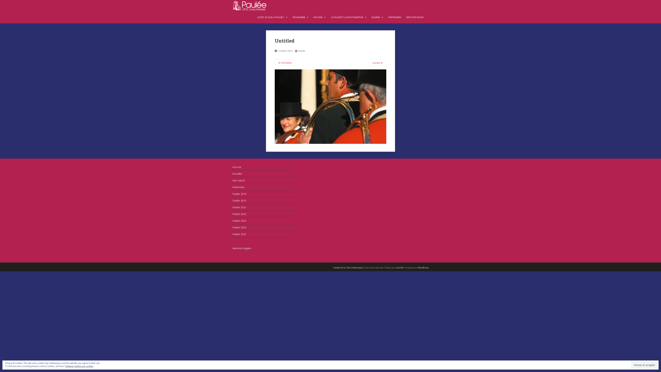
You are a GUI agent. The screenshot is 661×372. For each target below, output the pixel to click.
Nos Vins (318, 17)
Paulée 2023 (239, 220)
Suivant (376, 62)
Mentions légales (241, 248)
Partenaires (394, 17)
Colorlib (399, 267)
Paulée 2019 (239, 200)
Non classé (238, 180)
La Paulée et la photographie (347, 17)
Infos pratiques (414, 17)
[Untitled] (330, 106)
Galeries (375, 17)
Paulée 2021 (239, 207)
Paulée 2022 (239, 214)
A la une (236, 167)
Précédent (286, 62)
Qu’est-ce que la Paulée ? (270, 17)
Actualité (237, 173)
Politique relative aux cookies (79, 366)
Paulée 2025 (239, 234)
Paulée (301, 50)
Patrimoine (238, 187)
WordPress (423, 267)
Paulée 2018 (239, 193)
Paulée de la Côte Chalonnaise (348, 267)
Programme (298, 17)
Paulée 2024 (239, 227)
